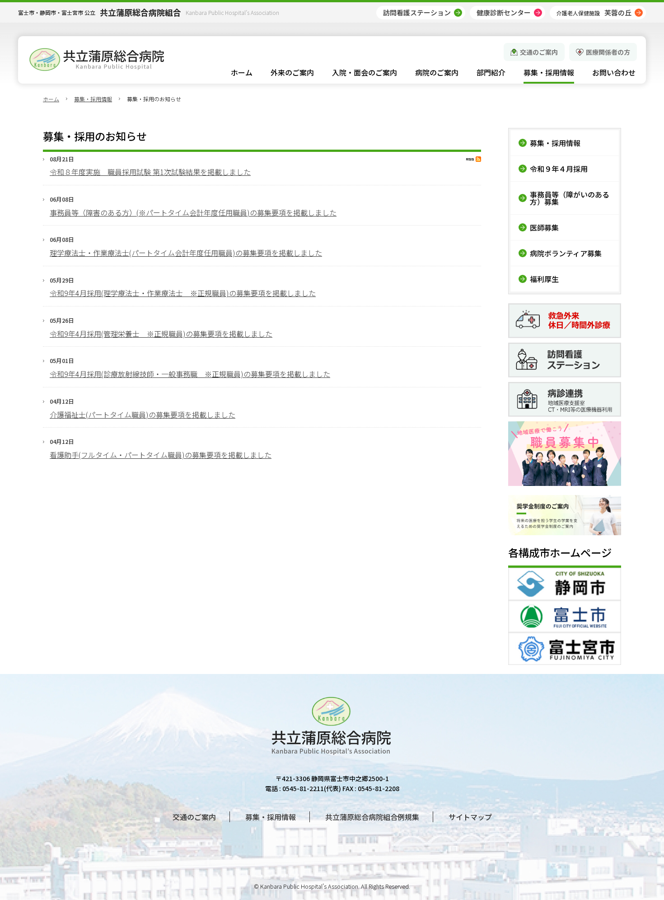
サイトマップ (470, 816)
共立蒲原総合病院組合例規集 (372, 816)
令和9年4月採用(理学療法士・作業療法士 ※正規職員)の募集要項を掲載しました (183, 292)
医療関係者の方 (608, 52)
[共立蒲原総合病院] (96, 59)
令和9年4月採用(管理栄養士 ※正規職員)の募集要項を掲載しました (161, 333)
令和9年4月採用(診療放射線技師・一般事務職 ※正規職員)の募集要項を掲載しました (190, 373)
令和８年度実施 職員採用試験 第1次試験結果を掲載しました (150, 171)
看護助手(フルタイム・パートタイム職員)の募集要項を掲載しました (160, 454)
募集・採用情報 (93, 99)
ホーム (51, 99)
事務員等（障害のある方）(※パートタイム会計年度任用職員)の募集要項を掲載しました (193, 212)
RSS (473, 159)
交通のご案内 (539, 52)
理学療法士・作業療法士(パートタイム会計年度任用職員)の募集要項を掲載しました (186, 252)
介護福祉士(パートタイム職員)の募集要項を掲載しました (142, 414)
